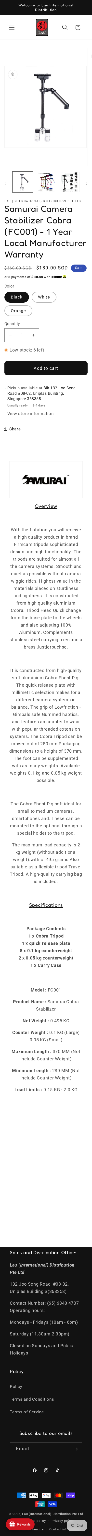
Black (17, 297)
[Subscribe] (75, 1449)
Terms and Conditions (32, 1399)
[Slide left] (5, 183)
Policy (16, 1386)
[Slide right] (86, 183)
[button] (11, 27)
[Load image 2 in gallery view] (46, 182)
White (44, 297)
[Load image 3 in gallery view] (69, 182)
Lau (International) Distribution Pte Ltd (52, 1514)
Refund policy (35, 1521)
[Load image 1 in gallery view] (22, 182)
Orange (18, 310)
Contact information (65, 1529)
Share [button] (15, 429)
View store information (30, 413)
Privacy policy (62, 1521)
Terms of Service (27, 1411)
